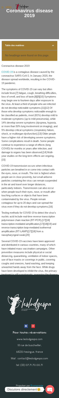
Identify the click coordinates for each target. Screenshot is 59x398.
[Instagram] (33, 326)
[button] (53, 45)
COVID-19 (7, 71)
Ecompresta (37, 385)
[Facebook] (26, 326)
